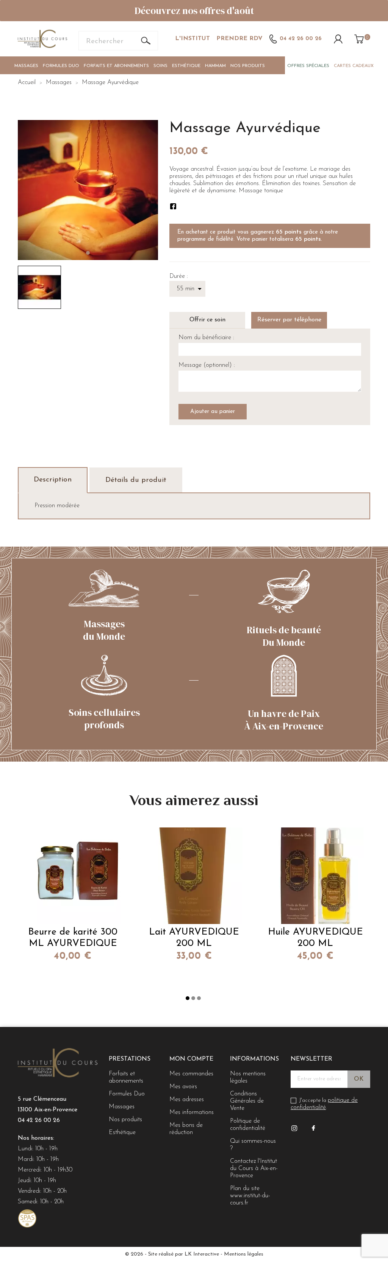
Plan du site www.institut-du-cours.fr (250, 1196)
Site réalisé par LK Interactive (183, 1254)
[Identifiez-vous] (338, 38)
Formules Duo (61, 66)
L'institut (192, 39)
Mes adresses (186, 1100)
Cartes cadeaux (354, 66)
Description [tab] (53, 479)
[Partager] (173, 206)
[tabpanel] (88, 190)
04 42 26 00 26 (39, 1120)
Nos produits (247, 66)
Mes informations (191, 1112)
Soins (160, 66)
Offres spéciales (308, 66)
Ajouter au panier (212, 411)
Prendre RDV (239, 39)
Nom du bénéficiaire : (206, 338)
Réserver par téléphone (289, 320)
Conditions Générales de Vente (247, 1101)
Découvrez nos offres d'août (194, 10)
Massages (26, 66)
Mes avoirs (183, 1087)
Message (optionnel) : (206, 365)
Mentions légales (243, 1254)
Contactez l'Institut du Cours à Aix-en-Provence (254, 1168)
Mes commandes (191, 1074)
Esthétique (186, 66)
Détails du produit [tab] (135, 480)
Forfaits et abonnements (116, 66)
